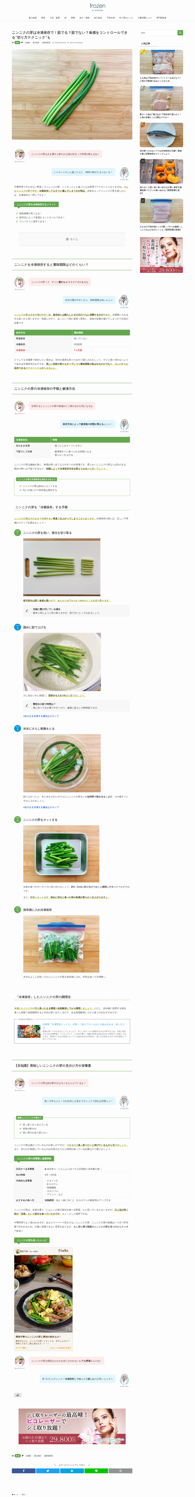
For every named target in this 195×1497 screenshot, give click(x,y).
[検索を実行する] (180, 32)
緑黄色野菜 (46, 42)
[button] (24, 1470)
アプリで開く (21, 1347)
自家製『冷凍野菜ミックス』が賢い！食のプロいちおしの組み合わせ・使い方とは (84, 1026)
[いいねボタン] (17, 1395)
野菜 (17, 42)
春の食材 (36, 42)
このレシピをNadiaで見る (60, 1347)
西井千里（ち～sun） (29, 1251)
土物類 (27, 42)
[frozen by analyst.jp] (97, 7)
